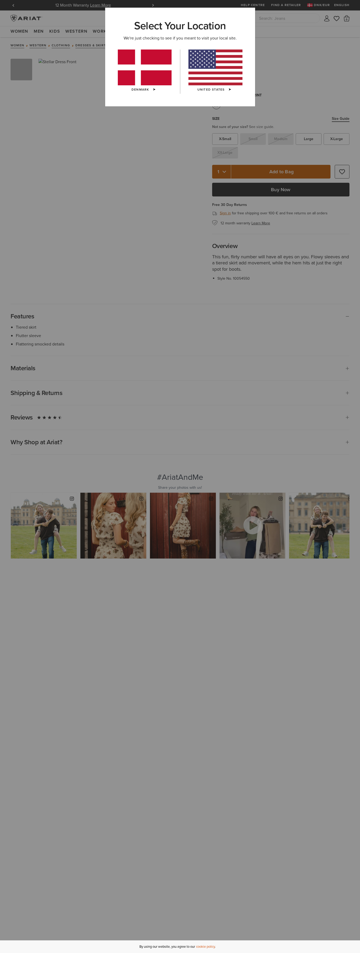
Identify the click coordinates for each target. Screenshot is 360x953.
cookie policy (205, 946)
